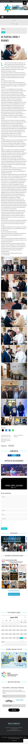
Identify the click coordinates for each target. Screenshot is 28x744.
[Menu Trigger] (25, 3)
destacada (11, 445)
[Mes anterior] (3, 617)
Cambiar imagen (19, 699)
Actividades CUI (14, 474)
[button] (6, 568)
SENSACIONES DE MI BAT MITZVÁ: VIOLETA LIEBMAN (14, 665)
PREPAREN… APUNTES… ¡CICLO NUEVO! (14, 485)
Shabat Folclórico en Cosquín (14, 472)
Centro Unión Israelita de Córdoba (15, 737)
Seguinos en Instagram (14, 594)
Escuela (14, 487)
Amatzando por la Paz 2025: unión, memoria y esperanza (6, 440)
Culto (3, 32)
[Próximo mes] (25, 617)
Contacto (14, 740)
